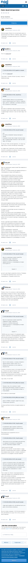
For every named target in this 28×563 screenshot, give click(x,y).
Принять (14, 560)
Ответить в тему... (9, 534)
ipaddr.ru (7, 49)
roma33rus (7, 16)
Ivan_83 (7, 89)
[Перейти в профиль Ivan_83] (2, 89)
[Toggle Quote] (3, 70)
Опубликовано (12, 30)
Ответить (14, 23)
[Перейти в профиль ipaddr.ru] (2, 49)
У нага (11, 18)
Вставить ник (4, 43)
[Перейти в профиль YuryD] (2, 311)
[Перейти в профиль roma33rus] (2, 29)
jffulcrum (7, 287)
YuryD (7, 311)
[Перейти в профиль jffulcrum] (2, 288)
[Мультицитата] (10, 43)
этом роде (8, 53)
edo (6, 353)
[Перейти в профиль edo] (2, 353)
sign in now (8, 528)
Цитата (14, 43)
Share (6, 542)
